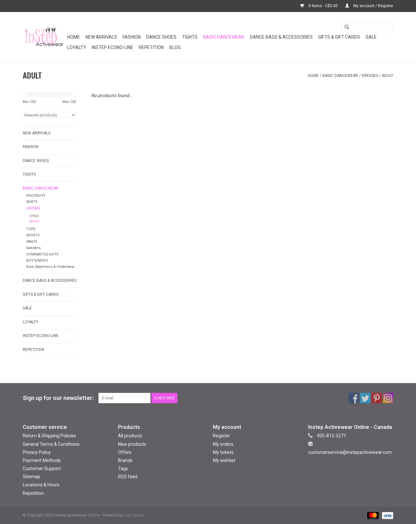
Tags (123, 468)
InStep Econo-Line (112, 47)
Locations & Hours (41, 484)
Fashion (132, 37)
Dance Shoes (161, 37)
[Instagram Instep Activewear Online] (388, 398)
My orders (223, 444)
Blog (175, 47)
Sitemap (31, 476)
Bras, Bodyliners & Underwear (50, 267)
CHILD (34, 216)
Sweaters (33, 248)
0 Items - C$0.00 (323, 6)
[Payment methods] (372, 515)
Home (73, 37)
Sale (371, 37)
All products (130, 435)
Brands (125, 460)
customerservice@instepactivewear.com (350, 452)
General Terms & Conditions (51, 444)
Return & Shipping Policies (49, 435)
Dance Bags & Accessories (281, 37)
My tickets (223, 452)
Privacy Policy (37, 452)
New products (132, 444)
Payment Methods (42, 460)
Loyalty (76, 47)
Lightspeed (134, 515)
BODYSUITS (35, 195)
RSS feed (127, 476)
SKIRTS (31, 202)
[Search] (344, 27)
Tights (190, 37)
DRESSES (370, 75)
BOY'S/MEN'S (37, 260)
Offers (125, 452)
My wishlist (224, 460)
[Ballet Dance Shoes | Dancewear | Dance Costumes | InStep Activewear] (44, 37)
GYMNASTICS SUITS (42, 254)
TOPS (30, 229)
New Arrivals (101, 37)
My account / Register (372, 6)
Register (221, 435)
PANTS (31, 242)
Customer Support (42, 468)
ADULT (387, 75)
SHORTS (32, 235)
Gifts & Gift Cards (339, 37)
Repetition (151, 47)
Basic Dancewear (223, 37)
